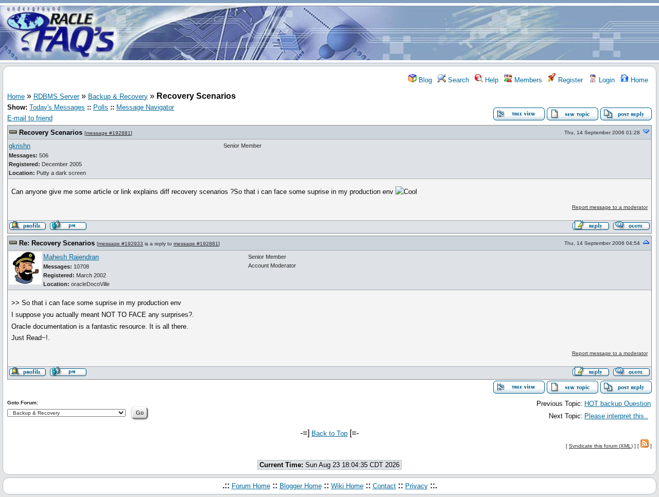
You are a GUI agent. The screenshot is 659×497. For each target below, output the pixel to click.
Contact (384, 486)
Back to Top (329, 433)
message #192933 (120, 243)
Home (638, 80)
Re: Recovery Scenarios (57, 243)
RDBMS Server (56, 96)
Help (490, 80)
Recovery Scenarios (50, 132)
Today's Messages (57, 107)
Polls (100, 107)
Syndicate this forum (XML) (601, 446)
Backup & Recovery (118, 96)
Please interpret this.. (616, 416)
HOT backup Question (617, 403)
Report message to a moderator (610, 207)
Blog (424, 80)
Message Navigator (145, 107)
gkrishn (19, 146)
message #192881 (108, 133)
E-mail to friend (30, 118)
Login (606, 80)
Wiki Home (347, 486)
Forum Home (251, 486)
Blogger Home (301, 486)
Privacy (416, 486)
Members (527, 80)
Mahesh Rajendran (71, 257)
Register (569, 80)
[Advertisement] (390, 32)
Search (457, 80)
